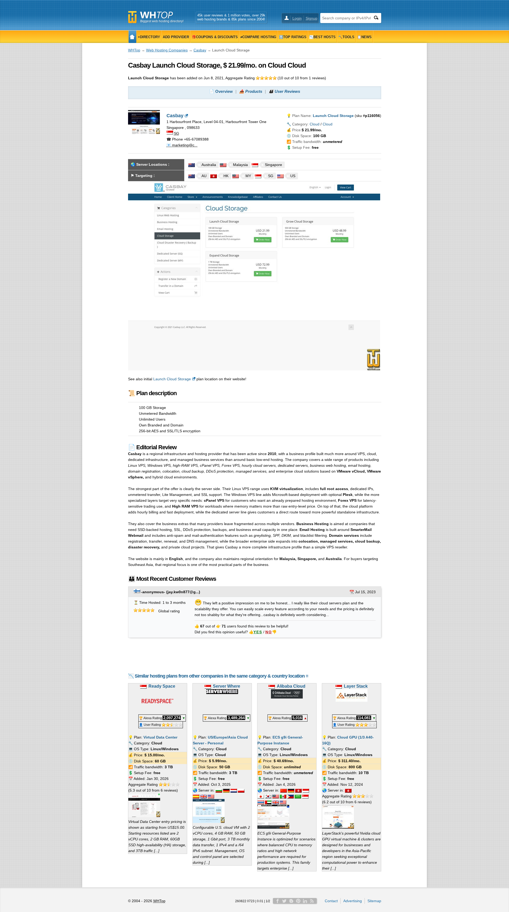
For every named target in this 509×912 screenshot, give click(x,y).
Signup (311, 18)
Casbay (200, 50)
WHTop (134, 50)
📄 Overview (221, 91)
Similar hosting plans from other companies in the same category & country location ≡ (221, 676)
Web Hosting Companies (167, 50)
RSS (312, 901)
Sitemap (374, 901)
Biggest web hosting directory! (161, 21)
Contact (331, 901)
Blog (291, 901)
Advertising (352, 901)
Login (297, 18)
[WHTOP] (132, 36)
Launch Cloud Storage (172, 379)
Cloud (314, 124)
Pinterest (298, 901)
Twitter (284, 901)
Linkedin (305, 901)
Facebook (277, 901)
